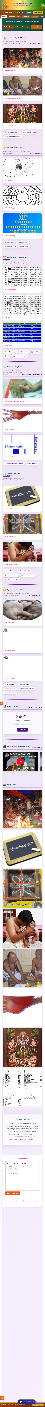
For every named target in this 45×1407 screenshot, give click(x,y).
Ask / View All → (35, 707)
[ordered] (21, 1163)
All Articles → (36, 43)
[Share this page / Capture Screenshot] (2, 1398)
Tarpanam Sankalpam (12, 579)
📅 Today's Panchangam (22, 26)
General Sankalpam (24, 571)
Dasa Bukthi (23, 246)
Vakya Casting (22, 242)
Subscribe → (37, 747)
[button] (11, 1166)
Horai (7, 356)
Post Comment (12, 1193)
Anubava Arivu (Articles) (13, 136)
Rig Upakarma (9, 684)
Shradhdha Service (11, 575)
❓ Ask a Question (37, 26)
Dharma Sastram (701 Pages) (14, 463)
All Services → (36, 153)
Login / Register (38, 12)
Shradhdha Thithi (27, 575)
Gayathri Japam (10, 693)
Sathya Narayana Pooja (28, 132)
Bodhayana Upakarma (26, 688)
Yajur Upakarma (23, 684)
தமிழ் (29, 12)
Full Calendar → (35, 263)
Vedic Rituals (9, 571)
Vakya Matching (10, 246)
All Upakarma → (35, 595)
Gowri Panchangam (20, 356)
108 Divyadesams (11, 132)
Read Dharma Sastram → (32, 374)
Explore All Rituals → (33, 482)
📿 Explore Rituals (8, 26)
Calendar (24, 352)
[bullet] (24, 1163)
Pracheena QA (32, 463)
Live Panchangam (11, 352)
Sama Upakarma (10, 688)
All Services (9, 242)
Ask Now (22, 729)
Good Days (35, 352)
